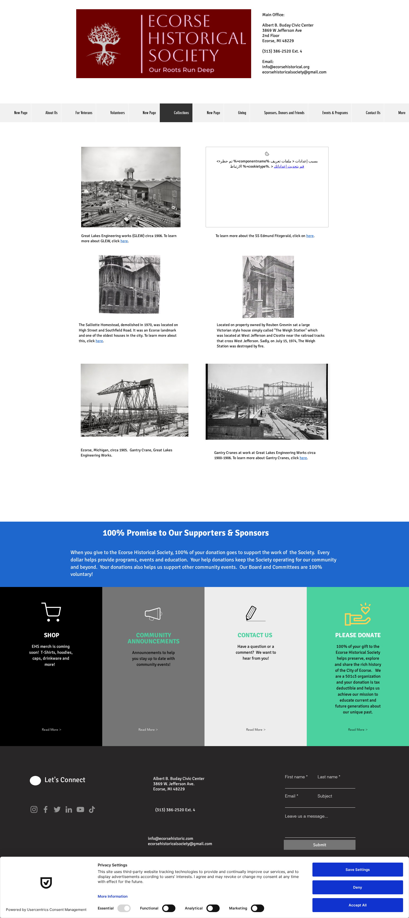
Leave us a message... (306, 816)
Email (290, 796)
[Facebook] (45, 809)
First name (295, 777)
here (99, 341)
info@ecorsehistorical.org (286, 66)
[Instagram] (34, 809)
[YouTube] (80, 809)
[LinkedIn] (68, 809)
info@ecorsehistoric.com (170, 838)
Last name (328, 777)
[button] (51, 729)
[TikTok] (92, 809)
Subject (325, 796)
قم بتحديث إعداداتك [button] (289, 166)
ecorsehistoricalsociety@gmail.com (294, 72)
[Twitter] (57, 809)
